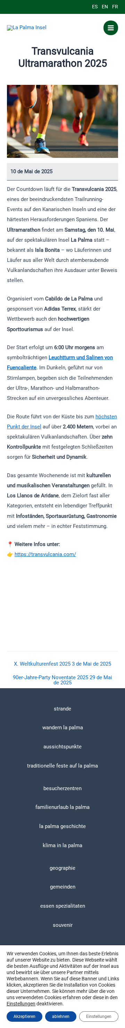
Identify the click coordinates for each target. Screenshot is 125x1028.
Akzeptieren (24, 1016)
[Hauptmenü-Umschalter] (110, 28)
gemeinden (62, 887)
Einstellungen (21, 1003)
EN (105, 6)
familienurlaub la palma (62, 807)
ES (95, 6)
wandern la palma (62, 727)
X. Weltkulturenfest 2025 (62, 664)
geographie (62, 868)
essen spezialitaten (62, 906)
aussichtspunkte (62, 747)
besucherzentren (62, 788)
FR (115, 6)
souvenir (63, 925)
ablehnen (60, 1016)
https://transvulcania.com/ (45, 554)
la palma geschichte (62, 826)
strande (62, 709)
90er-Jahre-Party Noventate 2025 (62, 680)
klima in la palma (62, 845)
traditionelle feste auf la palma (62, 766)
